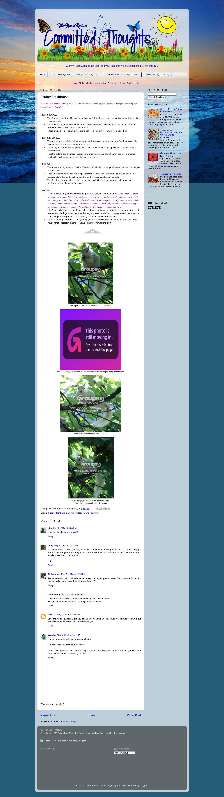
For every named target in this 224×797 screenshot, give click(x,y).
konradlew (122, 785)
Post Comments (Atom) (65, 721)
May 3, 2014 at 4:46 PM (68, 615)
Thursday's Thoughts (170, 174)
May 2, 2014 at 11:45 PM (66, 545)
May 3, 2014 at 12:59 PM (73, 574)
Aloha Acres (54, 574)
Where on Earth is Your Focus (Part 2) (122, 75)
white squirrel (91, 513)
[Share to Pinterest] (108, 508)
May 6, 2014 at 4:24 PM (68, 635)
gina (50, 528)
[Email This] (97, 508)
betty (50, 545)
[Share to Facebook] (105, 508)
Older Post (134, 715)
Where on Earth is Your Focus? (88, 75)
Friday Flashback (56, 513)
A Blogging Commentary (171, 153)
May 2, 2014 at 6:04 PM (64, 528)
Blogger (143, 785)
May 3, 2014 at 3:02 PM (72, 594)
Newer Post (48, 715)
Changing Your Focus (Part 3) (156, 75)
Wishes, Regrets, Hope (60, 75)
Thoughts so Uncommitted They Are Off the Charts (171, 132)
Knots (42, 75)
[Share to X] (103, 508)
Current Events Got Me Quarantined (171, 110)
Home (91, 715)
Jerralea (52, 635)
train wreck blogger (75, 513)
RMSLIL (52, 615)
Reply (50, 536)
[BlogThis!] (100, 508)
